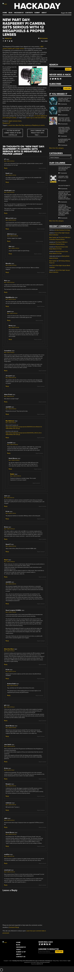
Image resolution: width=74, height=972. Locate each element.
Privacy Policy (56, 960)
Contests (29, 13)
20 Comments (64, 115)
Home (5, 13)
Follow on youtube (55, 79)
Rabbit (12, 474)
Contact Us (20, 957)
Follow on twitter (53, 79)
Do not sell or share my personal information (40, 962)
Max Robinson (10, 421)
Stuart (6, 560)
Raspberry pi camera (38, 125)
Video (18, 949)
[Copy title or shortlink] (11, 41)
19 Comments (63, 188)
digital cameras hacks (15, 121)
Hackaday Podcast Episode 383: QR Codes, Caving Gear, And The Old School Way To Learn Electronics (64, 195)
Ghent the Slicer (9, 649)
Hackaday (37, 6)
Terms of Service (63, 960)
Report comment (42, 168)
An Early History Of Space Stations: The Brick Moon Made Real (64, 110)
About (44, 13)
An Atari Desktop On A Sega (62, 230)
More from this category (56, 148)
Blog (10, 13)
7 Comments (63, 136)
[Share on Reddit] (9, 41)
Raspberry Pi (6, 123)
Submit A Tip (21, 952)
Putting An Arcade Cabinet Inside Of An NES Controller (12, 133)
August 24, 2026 (66, 13)
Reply (5, 168)
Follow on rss (58, 79)
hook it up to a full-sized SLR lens (36, 117)
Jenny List (8, 38)
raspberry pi (28, 125)
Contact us (60, 79)
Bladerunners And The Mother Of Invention (64, 141)
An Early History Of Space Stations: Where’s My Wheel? (64, 99)
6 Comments (63, 104)
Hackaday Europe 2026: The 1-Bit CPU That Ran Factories (64, 119)
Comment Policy (14, 927)
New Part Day (20, 125)
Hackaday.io (19, 13)
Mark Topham (53, 237)
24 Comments (64, 124)
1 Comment (63, 180)
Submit (37, 13)
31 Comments (63, 145)
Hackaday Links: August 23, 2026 (63, 177)
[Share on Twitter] (5, 41)
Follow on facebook (50, 79)
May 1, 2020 (44, 41)
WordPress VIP (40, 964)
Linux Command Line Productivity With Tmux (37, 133)
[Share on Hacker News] (7, 41)
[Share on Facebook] (3, 41)
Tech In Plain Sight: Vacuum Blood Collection (64, 168)
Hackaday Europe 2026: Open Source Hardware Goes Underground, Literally (64, 130)
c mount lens (11, 125)
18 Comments (63, 218)
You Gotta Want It (64, 185)
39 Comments (44, 38)
